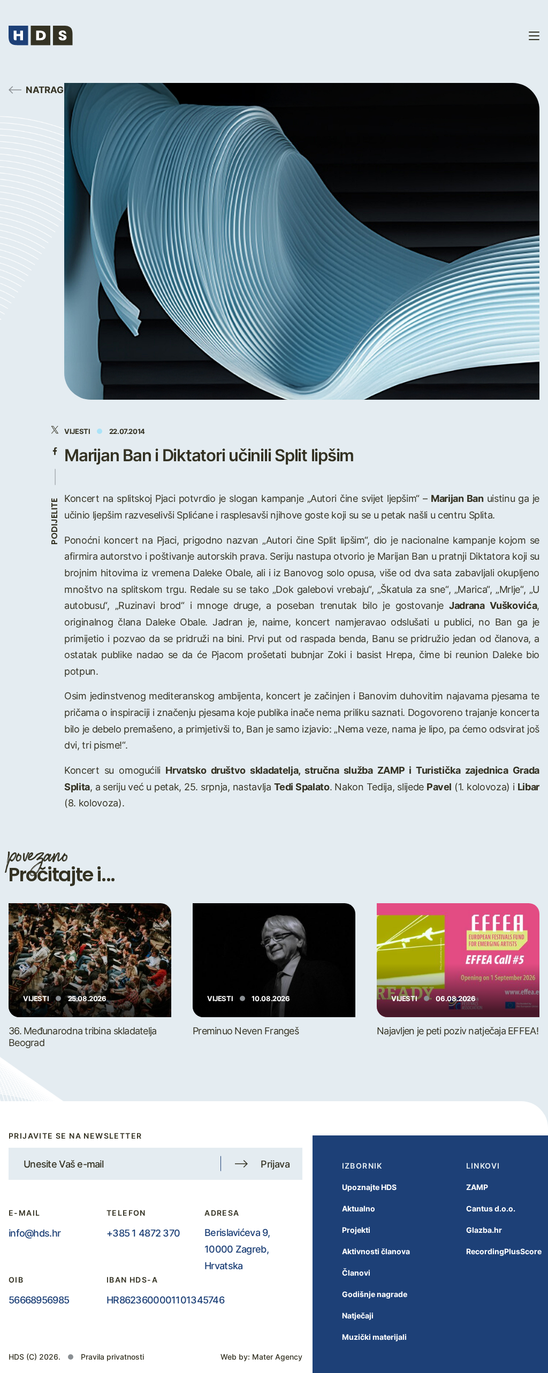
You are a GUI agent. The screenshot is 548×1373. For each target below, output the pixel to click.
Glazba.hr (484, 1230)
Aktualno (358, 1208)
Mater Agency (277, 1357)
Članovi (356, 1273)
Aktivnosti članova (376, 1251)
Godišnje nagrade (374, 1294)
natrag (45, 89)
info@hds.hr (34, 1233)
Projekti (356, 1230)
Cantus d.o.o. (490, 1208)
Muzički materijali (374, 1337)
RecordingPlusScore (504, 1251)
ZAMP (477, 1187)
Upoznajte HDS (369, 1187)
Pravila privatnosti (112, 1357)
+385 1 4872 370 (143, 1233)
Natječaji (358, 1315)
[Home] (41, 35)
